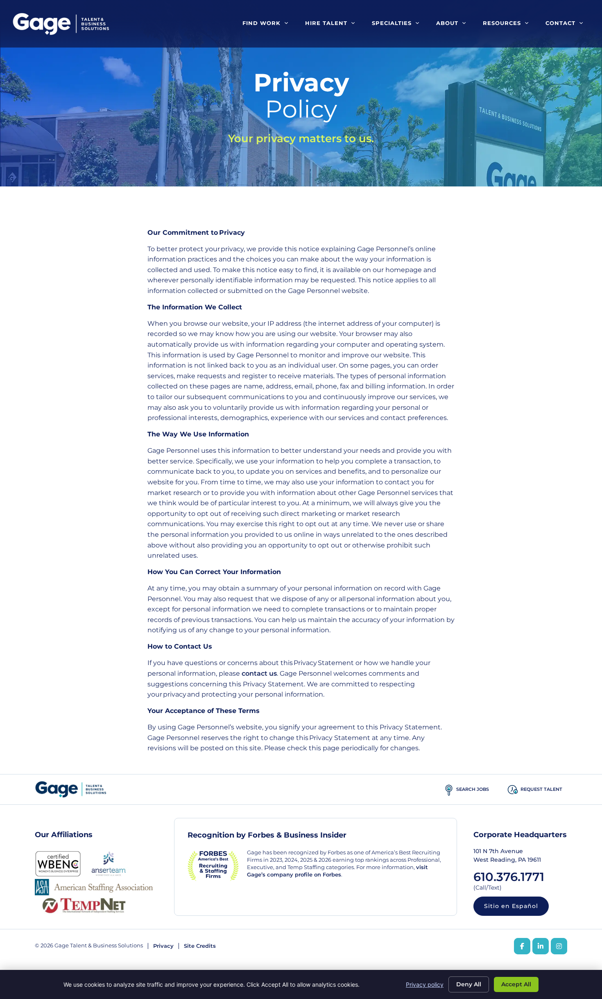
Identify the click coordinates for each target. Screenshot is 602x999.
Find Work (261, 23)
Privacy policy (425, 984)
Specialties (392, 23)
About (447, 23)
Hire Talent (326, 23)
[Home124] (448, 789)
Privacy (163, 946)
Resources (502, 23)
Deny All (468, 984)
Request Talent (541, 789)
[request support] (513, 789)
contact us (259, 673)
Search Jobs (472, 789)
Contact (560, 23)
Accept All (516, 984)
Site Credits (200, 946)
